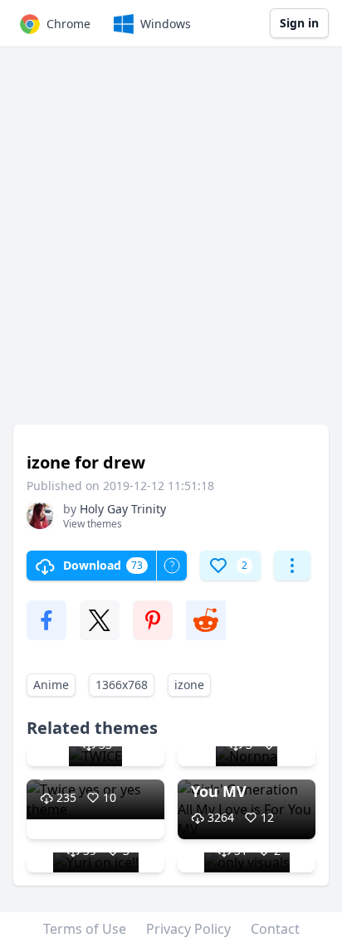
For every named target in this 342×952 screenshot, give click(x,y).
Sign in (299, 23)
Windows (165, 24)
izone (189, 684)
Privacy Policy (188, 929)
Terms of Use (84, 929)
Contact (275, 929)
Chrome (68, 24)
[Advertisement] (171, 244)
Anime (51, 684)
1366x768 (121, 684)
